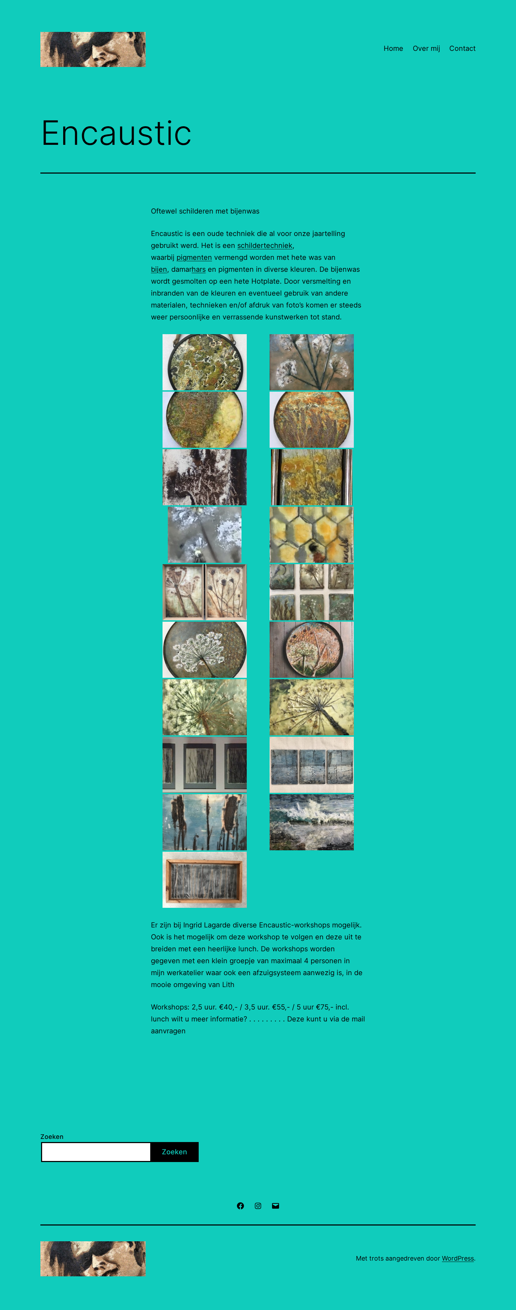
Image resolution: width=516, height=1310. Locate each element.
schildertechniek (264, 245)
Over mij (426, 48)
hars (199, 269)
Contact (462, 48)
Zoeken (52, 1136)
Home (393, 48)
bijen (159, 269)
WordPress (458, 1258)
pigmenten (194, 257)
